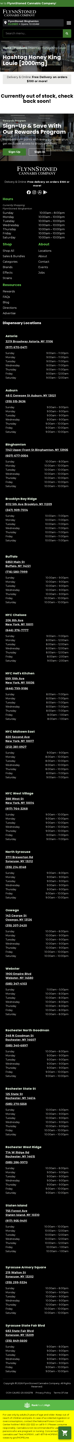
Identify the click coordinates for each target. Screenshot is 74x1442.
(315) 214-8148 (16, 867)
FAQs (6, 297)
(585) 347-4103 (16, 983)
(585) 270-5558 (16, 1104)
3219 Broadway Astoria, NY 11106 (29, 341)
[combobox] (33, 33)
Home (7, 48)
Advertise (9, 313)
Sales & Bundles (14, 256)
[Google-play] (45, 192)
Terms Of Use (61, 1392)
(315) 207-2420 (16, 925)
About (42, 256)
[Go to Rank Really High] (37, 1405)
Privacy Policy (43, 1392)
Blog (6, 302)
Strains (7, 278)
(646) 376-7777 (17, 630)
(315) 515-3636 (16, 401)
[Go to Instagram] (34, 192)
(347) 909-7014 (17, 510)
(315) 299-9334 (16, 1282)
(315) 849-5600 (16, 1340)
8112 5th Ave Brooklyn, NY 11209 (29, 504)
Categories (10, 261)
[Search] (67, 33)
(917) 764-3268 (17, 808)
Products (20, 48)
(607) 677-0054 (17, 455)
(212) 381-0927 (16, 746)
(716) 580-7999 (17, 571)
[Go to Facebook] (29, 192)
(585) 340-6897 (17, 1045)
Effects (7, 272)
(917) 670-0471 (16, 347)
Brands (7, 267)
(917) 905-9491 (16, 1220)
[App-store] (40, 192)
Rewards (9, 291)
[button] (21, 23)
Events (43, 267)
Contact (43, 261)
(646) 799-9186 (17, 688)
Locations (44, 250)
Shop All (8, 250)
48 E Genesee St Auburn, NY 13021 (31, 395)
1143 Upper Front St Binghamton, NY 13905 (37, 450)
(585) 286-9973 (17, 1162)
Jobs (41, 272)
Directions (10, 307)
